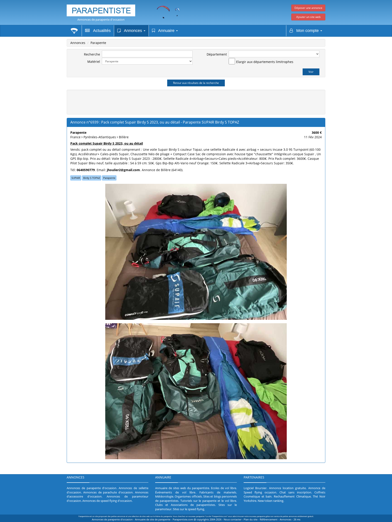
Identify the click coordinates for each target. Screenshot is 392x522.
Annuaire (165, 30)
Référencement (268, 519)
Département (217, 54)
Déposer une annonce (308, 8)
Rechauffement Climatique (292, 496)
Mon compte (306, 30)
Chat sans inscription (295, 492)
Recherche (92, 54)
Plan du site (250, 519)
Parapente (98, 43)
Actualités (100, 30)
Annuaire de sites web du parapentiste (182, 488)
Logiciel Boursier (255, 488)
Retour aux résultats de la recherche (196, 83)
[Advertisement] (196, 101)
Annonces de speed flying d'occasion (107, 501)
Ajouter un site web (308, 17)
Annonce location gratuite (287, 488)
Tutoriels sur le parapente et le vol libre (208, 501)
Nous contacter (232, 519)
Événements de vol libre (175, 492)
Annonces (132, 30)
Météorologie (164, 496)
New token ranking (270, 501)
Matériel (93, 61)
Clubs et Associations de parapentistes (185, 505)
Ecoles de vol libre (223, 488)
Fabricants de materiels (217, 492)
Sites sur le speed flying (188, 509)
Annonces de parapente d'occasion (101, 19)
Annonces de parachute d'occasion (108, 492)
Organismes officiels (188, 496)
